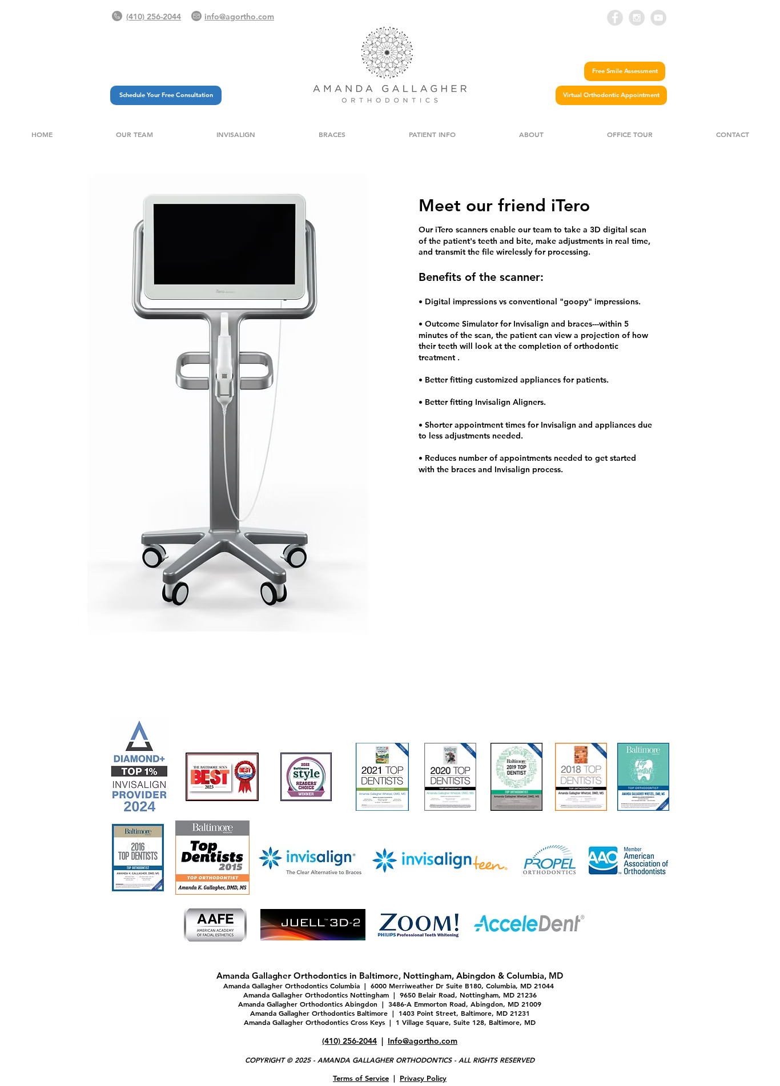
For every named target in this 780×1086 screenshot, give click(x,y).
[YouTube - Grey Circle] (658, 18)
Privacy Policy (423, 1078)
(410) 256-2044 (349, 1041)
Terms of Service (361, 1078)
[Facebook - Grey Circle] (615, 18)
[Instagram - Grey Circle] (637, 18)
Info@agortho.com (422, 1041)
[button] (134, 134)
